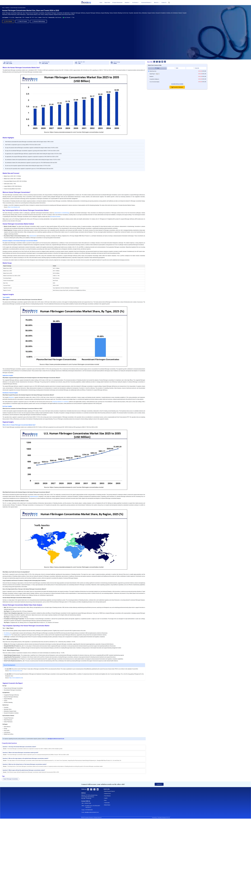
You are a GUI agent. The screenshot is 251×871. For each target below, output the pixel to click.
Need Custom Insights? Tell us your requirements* (119, 439)
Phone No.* (112, 434)
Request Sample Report (125, 450)
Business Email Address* (114, 429)
